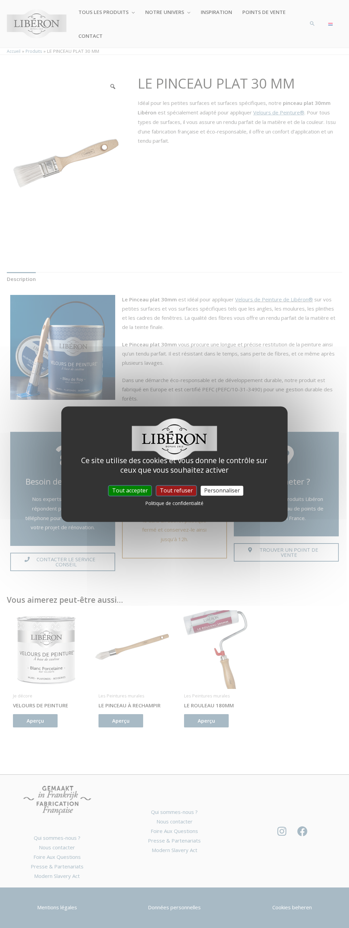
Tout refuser (176, 490)
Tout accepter (130, 490)
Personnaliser (222, 490)
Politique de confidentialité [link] (174, 503)
